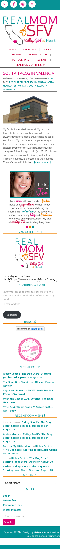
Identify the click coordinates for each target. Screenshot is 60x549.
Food (51, 78)
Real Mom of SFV (30, 15)
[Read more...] (42, 162)
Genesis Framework (49, 535)
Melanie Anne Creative (46, 532)
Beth (6, 466)
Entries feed (10, 500)
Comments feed (12, 504)
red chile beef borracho (23, 82)
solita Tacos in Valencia (28, 73)
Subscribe (12, 314)
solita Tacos (36, 86)
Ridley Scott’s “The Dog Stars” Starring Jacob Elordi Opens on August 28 (27, 426)
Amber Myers (11, 434)
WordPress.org (12, 509)
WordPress (46, 543)
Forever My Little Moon (17, 445)
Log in (6, 495)
